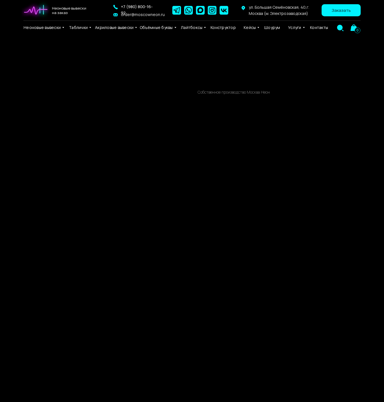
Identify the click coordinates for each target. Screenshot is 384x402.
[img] (340, 28)
